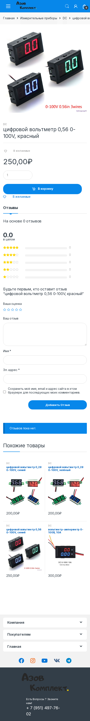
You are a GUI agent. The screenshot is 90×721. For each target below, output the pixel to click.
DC (65, 18)
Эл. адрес (11, 370)
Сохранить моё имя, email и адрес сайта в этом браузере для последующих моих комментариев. (44, 390)
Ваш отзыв (10, 318)
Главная (9, 18)
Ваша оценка (12, 303)
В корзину (45, 188)
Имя (7, 351)
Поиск (67, 6)
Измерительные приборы (38, 18)
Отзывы (10, 208)
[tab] (10, 209)
